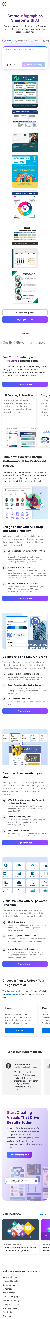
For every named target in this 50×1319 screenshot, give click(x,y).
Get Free (19, 1030)
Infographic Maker (10, 1281)
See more (44, 1214)
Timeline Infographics (12, 1296)
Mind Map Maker (10, 1308)
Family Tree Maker (10, 1304)
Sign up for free (25, 319)
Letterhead (7, 1289)
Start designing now (19, 1154)
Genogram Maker (10, 1285)
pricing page (12, 994)
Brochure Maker (9, 1277)
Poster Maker (8, 1292)
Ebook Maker (8, 1312)
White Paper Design (11, 1300)
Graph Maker (8, 1316)
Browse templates (25, 312)
